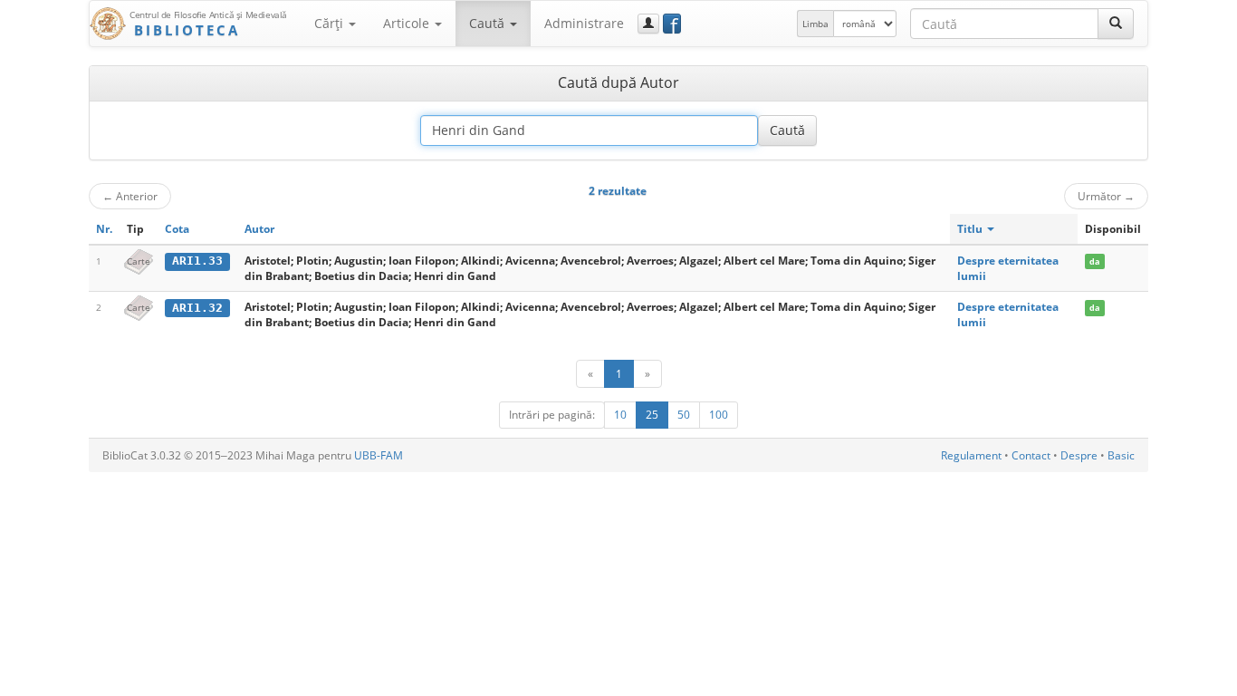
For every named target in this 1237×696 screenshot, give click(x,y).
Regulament (971, 455)
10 (620, 414)
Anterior (130, 195)
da (1094, 261)
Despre (1079, 455)
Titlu (971, 229)
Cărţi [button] (330, 23)
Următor (1106, 195)
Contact (1031, 455)
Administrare (584, 23)
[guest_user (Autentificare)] (648, 24)
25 (652, 414)
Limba (815, 23)
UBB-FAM (378, 455)
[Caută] (1116, 23)
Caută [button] (488, 23)
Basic (1121, 455)
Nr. (104, 229)
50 (683, 414)
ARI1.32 (197, 307)
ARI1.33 (197, 260)
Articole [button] (408, 23)
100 (718, 414)
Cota (177, 229)
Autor (259, 229)
